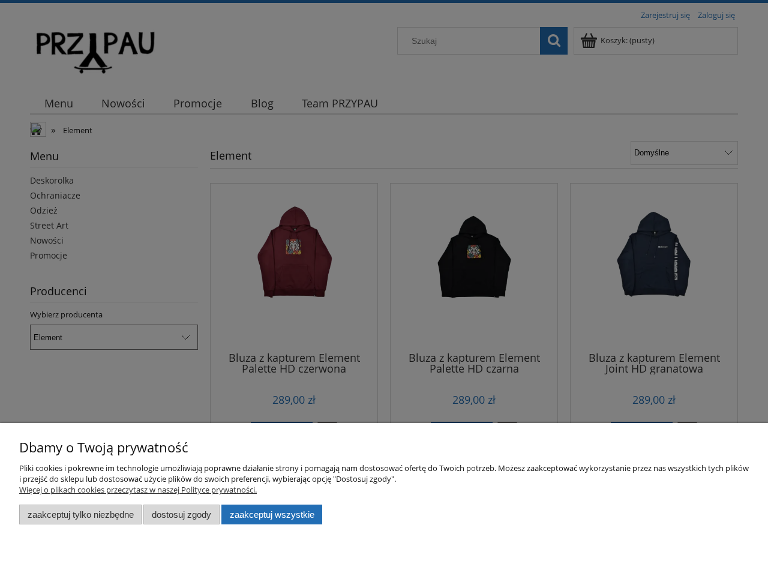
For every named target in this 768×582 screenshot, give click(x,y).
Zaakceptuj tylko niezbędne (81, 514)
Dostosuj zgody (181, 514)
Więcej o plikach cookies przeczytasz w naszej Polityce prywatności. (138, 489)
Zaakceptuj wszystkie (272, 514)
